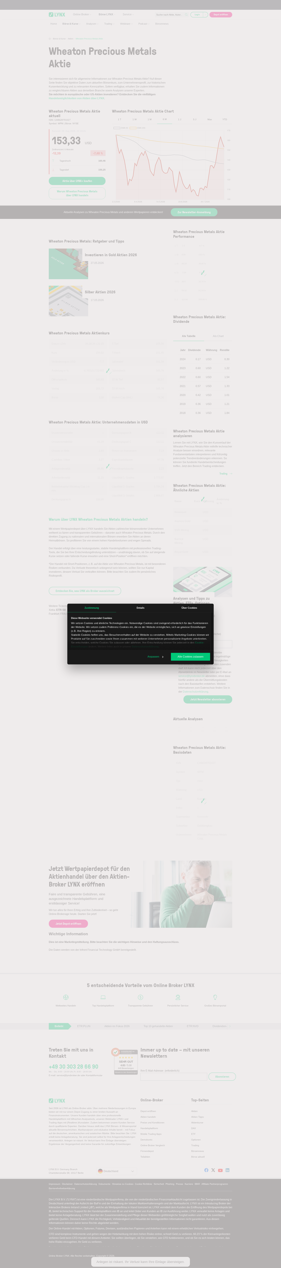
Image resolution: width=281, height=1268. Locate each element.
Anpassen (153, 656)
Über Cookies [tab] (189, 607)
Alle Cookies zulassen (190, 656)
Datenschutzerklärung (145, 646)
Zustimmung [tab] (92, 607)
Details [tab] (141, 607)
